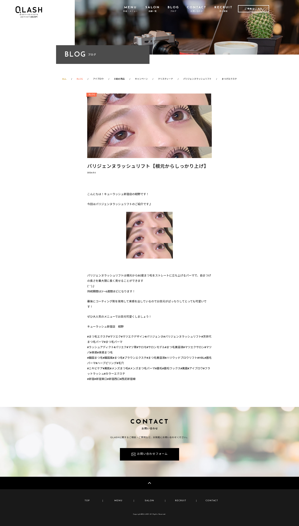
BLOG (80, 79)
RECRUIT (180, 501)
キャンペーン (141, 79)
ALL (64, 79)
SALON (149, 501)
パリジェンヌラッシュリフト (197, 79)
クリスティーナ (165, 79)
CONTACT (212, 501)
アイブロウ (98, 79)
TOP (87, 501)
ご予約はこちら (253, 9)
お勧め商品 (119, 79)
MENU (118, 501)
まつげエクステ (229, 79)
